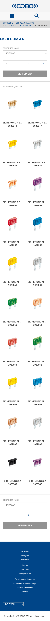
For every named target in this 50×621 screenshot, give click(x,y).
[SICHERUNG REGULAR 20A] (12, 147)
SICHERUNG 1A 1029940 (12, 482)
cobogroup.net (25, 574)
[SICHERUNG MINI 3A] (37, 186)
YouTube (25, 569)
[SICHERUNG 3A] (37, 465)
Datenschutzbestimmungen (25, 583)
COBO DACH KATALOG (25, 23)
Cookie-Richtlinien (25, 587)
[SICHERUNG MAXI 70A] (12, 425)
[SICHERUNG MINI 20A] (12, 266)
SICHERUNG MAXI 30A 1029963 (15, 323)
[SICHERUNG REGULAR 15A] (37, 107)
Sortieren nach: (11, 48)
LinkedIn (25, 560)
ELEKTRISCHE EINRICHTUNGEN (18, 25)
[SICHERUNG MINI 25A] (37, 266)
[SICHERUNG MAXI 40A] (37, 306)
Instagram (25, 555)
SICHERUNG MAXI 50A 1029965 (15, 363)
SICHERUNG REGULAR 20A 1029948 (18, 164)
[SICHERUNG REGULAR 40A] (12, 186)
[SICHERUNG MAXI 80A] (37, 425)
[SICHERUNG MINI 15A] (37, 226)
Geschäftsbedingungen (25, 579)
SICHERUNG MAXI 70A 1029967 (15, 443)
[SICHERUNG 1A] (12, 465)
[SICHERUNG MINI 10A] (12, 226)
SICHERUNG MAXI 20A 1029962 (15, 403)
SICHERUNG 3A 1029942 (37, 482)
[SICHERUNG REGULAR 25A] (37, 147)
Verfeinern (25, 74)
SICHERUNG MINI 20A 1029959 (14, 283)
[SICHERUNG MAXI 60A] (37, 386)
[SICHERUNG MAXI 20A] (12, 386)
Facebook (25, 551)
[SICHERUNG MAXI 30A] (12, 306)
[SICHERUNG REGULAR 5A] (12, 107)
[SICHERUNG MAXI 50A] (12, 346)
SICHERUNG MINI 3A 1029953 (39, 204)
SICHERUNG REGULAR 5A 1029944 (17, 124)
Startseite (8, 23)
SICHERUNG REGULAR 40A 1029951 (18, 204)
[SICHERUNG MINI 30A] (37, 346)
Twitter (25, 565)
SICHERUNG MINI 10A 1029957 (14, 244)
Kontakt (25, 592)
